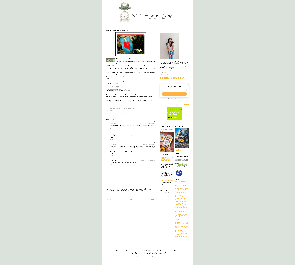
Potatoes (177, 216)
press (186, 218)
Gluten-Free (181, 204)
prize (119, 108)
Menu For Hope (109, 108)
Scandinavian (177, 223)
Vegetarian (179, 236)
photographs (178, 214)
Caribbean (185, 186)
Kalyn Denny (113, 123)
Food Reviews (184, 199)
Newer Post (108, 199)
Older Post (153, 199)
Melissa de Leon (116, 90)
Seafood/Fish (182, 224)
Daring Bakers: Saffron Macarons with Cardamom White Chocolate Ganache (167, 159)
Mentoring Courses (144, 30)
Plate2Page (180, 215)
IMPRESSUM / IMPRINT (121, 260)
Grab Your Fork (119, 92)
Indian (176, 207)
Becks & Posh (120, 83)
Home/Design (181, 206)
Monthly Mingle (182, 211)
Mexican (181, 210)
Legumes (180, 208)
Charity (111, 110)
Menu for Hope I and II (121, 65)
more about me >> (164, 74)
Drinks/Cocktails (178, 194)
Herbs (176, 206)
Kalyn (113, 86)
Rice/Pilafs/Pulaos (179, 221)
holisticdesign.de (174, 260)
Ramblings (177, 219)
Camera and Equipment (179, 186)
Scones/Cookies (184, 223)
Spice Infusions (184, 227)
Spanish (179, 227)
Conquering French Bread (166, 170)
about (176, 181)
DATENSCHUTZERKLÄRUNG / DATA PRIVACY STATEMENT (138, 260)
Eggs (182, 195)
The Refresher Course (145, 34)
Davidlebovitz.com (122, 89)
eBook (180, 195)
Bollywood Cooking (179, 184)
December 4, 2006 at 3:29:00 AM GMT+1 (147, 134)
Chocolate (177, 189)
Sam (114, 83)
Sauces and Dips (184, 222)
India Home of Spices (156, 36)
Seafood (177, 224)
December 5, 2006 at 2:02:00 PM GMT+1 (147, 144)
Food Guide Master (178, 199)
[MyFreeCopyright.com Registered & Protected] (147, 257)
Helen (113, 92)
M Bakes (184, 208)
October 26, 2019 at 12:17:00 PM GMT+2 (147, 160)
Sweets (180, 229)
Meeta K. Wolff (114, 144)
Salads (184, 221)
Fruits (182, 203)
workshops (185, 236)
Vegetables (178, 234)
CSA (183, 191)
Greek (185, 204)
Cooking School (155, 30)
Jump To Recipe (184, 207)
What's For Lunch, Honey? (121, 188)
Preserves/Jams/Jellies (180, 218)
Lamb (176, 208)
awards (182, 181)
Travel (160, 25)
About (132, 25)
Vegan (186, 233)
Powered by (170, 98)
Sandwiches (177, 222)
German (177, 204)
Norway (180, 212)
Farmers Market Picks (180, 197)
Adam (114, 85)
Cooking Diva (127, 90)
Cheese (186, 188)
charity (113, 108)
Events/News (178, 197)
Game (185, 203)
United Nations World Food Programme (131, 63)
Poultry (180, 216)
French (177, 201)
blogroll (184, 182)
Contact (166, 25)
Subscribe (174, 94)
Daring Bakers (178, 192)
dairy (185, 191)
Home (128, 25)
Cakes (185, 185)
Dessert (185, 192)
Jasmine (112, 88)
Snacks (177, 226)
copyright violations (178, 190)
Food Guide (155, 33)
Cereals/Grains (178, 188)
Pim (123, 61)
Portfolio (138, 25)
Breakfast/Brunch (179, 185)
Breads (185, 184)
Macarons (177, 210)
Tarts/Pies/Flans (179, 230)
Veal (184, 233)
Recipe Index (156, 27)
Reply (111, 128)
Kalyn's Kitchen (119, 86)
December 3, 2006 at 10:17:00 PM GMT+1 (147, 123)
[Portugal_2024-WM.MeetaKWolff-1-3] (182, 148)
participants (137, 61)
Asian (179, 181)
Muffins (176, 212)
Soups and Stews (182, 226)
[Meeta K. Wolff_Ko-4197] (169, 58)
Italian (180, 207)
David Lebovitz (113, 89)
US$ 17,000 (124, 70)
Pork (184, 215)
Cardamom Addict (119, 88)
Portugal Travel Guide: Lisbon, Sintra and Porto (181, 150)
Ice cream (186, 206)
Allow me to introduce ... (167, 181)
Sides (186, 224)
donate (116, 108)
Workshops (144, 27)
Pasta (183, 212)
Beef (182, 182)
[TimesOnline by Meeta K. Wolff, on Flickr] (174, 119)
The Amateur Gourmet (122, 85)
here (107, 78)
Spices (176, 229)
